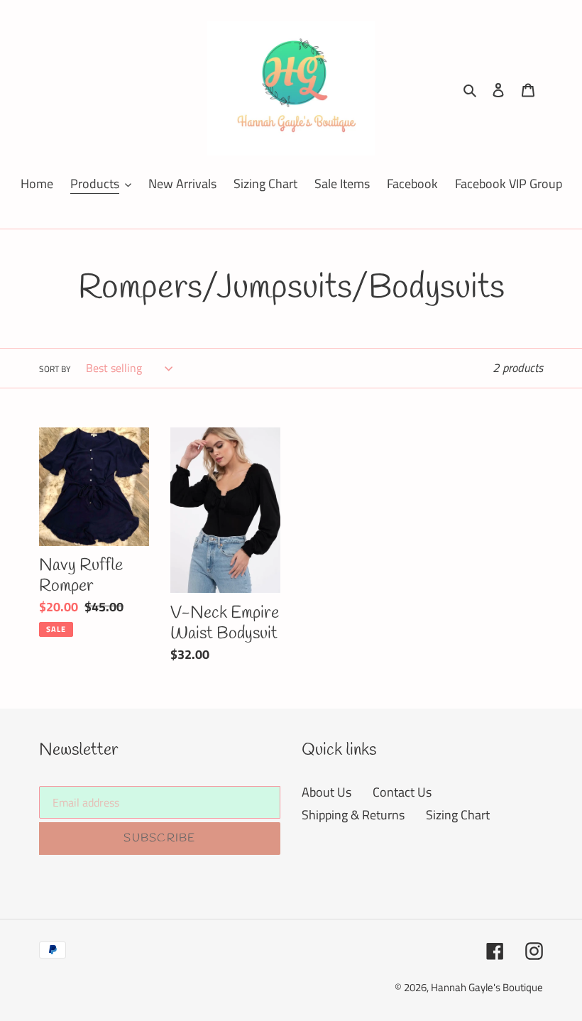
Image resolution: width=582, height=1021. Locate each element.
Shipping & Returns (353, 814)
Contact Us (402, 792)
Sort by (54, 369)
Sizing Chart (458, 814)
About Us (326, 792)
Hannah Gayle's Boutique (487, 987)
